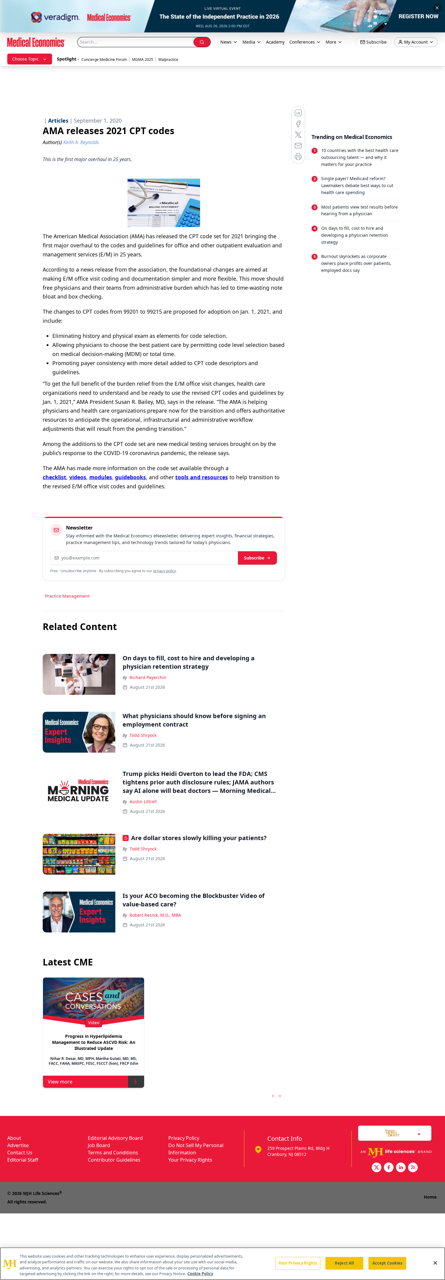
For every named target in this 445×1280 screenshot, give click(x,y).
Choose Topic (25, 59)
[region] (222, 1263)
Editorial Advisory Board (115, 1138)
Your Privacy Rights (190, 1159)
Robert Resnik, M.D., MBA (155, 915)
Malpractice (168, 59)
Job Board (99, 1145)
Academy (275, 42)
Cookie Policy (200, 1273)
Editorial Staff (22, 1159)
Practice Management (67, 596)
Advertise (18, 1145)
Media (248, 42)
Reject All (344, 1263)
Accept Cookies (387, 1263)
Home (430, 1197)
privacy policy (164, 570)
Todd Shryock (143, 735)
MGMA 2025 (142, 59)
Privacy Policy (183, 1138)
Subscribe (254, 558)
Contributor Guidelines (114, 1159)
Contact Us (19, 1152)
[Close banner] (437, 8)
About (14, 1138)
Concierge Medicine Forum (104, 59)
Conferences (302, 42)
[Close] (435, 1262)
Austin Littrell (143, 801)
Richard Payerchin (148, 677)
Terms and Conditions (113, 1152)
